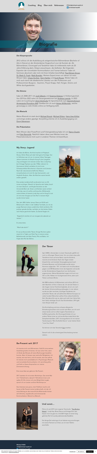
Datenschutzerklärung (14, 452)
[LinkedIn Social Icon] (68, 7)
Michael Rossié (46, 116)
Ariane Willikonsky (63, 103)
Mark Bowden (36, 75)
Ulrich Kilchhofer (41, 101)
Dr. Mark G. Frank (23, 75)
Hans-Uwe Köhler (72, 116)
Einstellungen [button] (73, 451)
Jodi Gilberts (41, 96)
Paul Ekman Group (72, 73)
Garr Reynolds (25, 134)
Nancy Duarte (74, 132)
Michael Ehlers (59, 116)
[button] (48, 5)
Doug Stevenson (23, 121)
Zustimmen (89, 451)
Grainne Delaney (56, 96)
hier (63, 328)
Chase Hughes (33, 78)
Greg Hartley (45, 78)
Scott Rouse (59, 78)
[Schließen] (95, 451)
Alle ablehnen (81, 451)
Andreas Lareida (64, 98)
